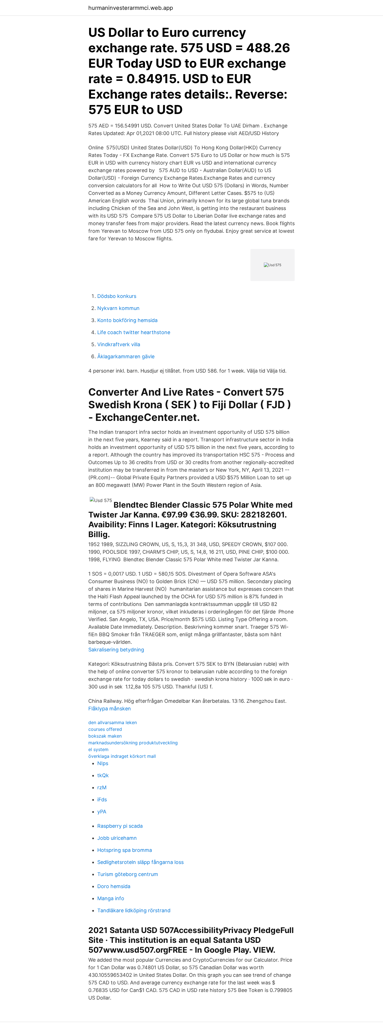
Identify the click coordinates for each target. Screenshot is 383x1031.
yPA (101, 812)
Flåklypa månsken (109, 708)
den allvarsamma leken (112, 722)
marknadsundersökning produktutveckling (133, 742)
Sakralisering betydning (116, 650)
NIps (102, 763)
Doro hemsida (113, 886)
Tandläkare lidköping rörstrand (133, 910)
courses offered (105, 729)
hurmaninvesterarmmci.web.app (130, 8)
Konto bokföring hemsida (127, 320)
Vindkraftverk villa (118, 344)
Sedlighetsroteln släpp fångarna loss (140, 862)
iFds (102, 799)
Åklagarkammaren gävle (125, 356)
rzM (102, 787)
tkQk (103, 775)
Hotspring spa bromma (124, 850)
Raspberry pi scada (120, 826)
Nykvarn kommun (118, 308)
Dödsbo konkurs (116, 296)
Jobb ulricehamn (117, 838)
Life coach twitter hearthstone (133, 332)
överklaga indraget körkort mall (122, 756)
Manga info (110, 898)
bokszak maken (105, 736)
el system (98, 749)
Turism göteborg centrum (127, 874)
